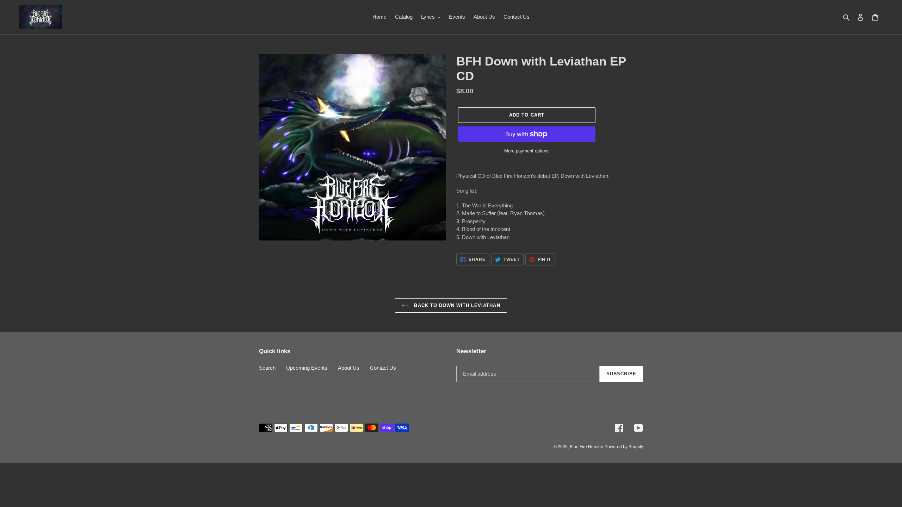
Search (267, 368)
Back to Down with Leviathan (456, 305)
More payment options (527, 151)
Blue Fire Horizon (586, 446)
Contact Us (383, 368)
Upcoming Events (306, 368)
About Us (348, 368)
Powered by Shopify (624, 446)
